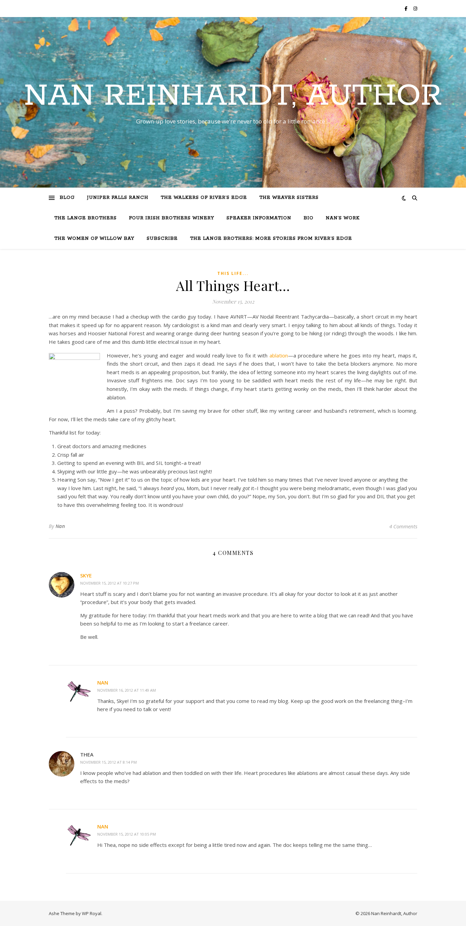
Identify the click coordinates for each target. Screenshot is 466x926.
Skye (86, 575)
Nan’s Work (343, 218)
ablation (279, 355)
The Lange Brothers (85, 218)
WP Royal (91, 913)
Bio (309, 218)
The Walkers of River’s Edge (204, 198)
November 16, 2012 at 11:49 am (126, 690)
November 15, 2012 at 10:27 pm (109, 583)
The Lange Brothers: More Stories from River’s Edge (271, 238)
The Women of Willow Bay (94, 238)
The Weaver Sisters (289, 198)
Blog (67, 198)
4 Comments (403, 526)
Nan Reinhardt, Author (233, 96)
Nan (60, 526)
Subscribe (162, 238)
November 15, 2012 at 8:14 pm (108, 762)
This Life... (233, 273)
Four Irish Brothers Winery (171, 218)
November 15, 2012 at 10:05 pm (126, 834)
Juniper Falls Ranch (117, 198)
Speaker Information (259, 218)
